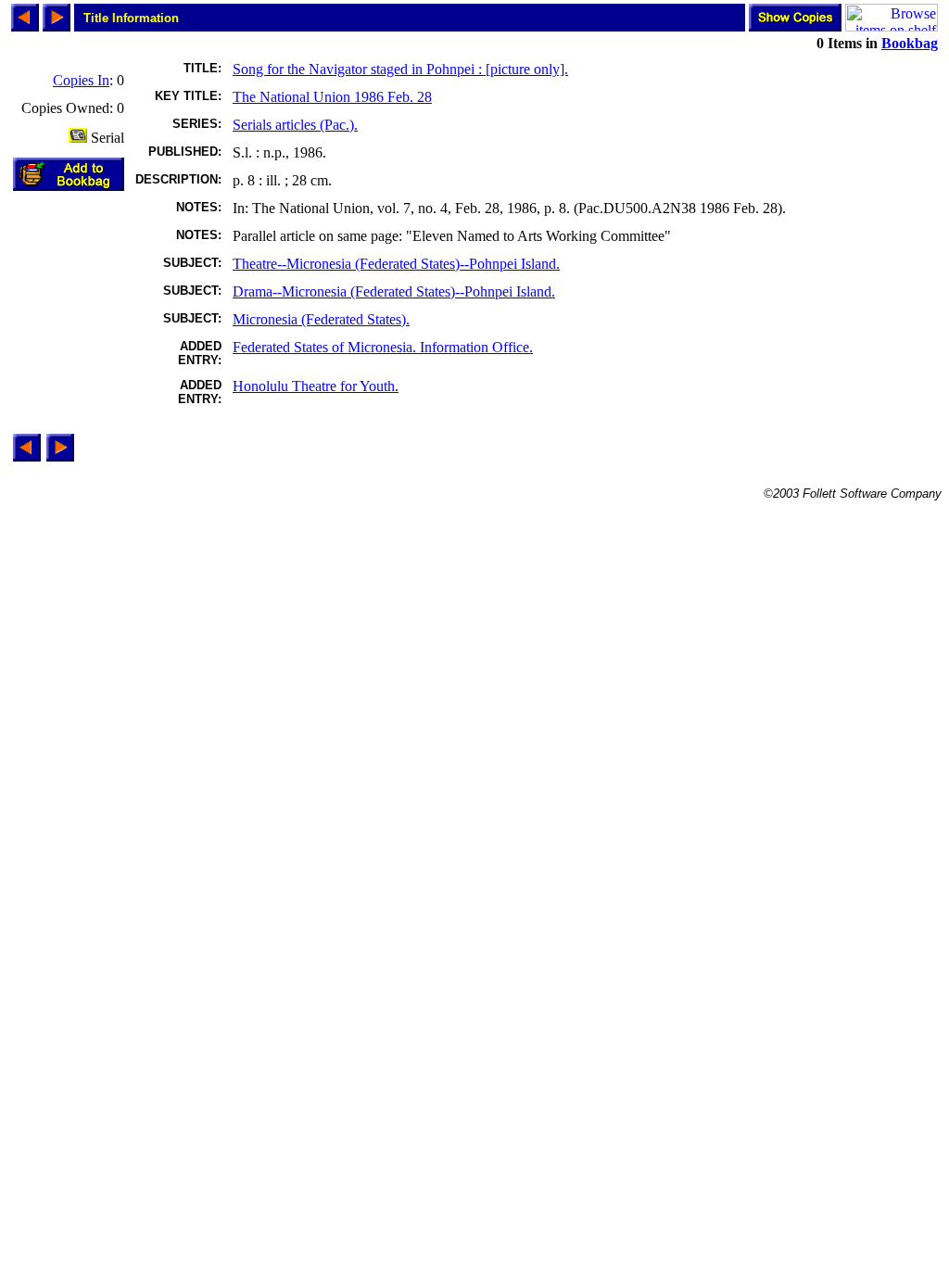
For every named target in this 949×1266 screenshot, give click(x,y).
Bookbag (909, 43)
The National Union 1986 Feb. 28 (332, 97)
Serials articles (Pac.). (295, 125)
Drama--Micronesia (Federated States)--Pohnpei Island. (394, 291)
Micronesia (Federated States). (321, 319)
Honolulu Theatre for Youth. (316, 386)
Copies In (81, 80)
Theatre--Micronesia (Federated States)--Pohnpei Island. (396, 264)
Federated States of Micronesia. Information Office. (383, 347)
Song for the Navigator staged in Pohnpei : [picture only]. (400, 69)
